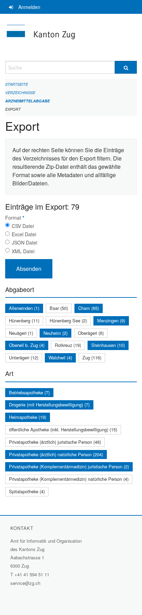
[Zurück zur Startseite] (71, 37)
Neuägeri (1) (21, 333)
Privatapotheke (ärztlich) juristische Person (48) (55, 442)
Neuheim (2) (55, 333)
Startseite (16, 84)
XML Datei (23, 251)
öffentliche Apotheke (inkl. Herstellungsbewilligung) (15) (63, 429)
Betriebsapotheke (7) (29, 392)
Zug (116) (91, 357)
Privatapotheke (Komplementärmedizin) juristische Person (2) (69, 466)
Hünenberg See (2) (68, 320)
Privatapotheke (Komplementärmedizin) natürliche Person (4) (69, 479)
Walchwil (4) (60, 357)
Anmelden (29, 6)
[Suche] (126, 67)
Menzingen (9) (111, 320)
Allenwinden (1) (24, 308)
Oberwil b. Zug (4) (26, 345)
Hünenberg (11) (24, 320)
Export (13, 109)
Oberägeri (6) (91, 333)
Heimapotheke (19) (27, 417)
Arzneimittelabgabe (27, 100)
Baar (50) (59, 308)
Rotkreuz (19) (68, 345)
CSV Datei (23, 225)
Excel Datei (24, 234)
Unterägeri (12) (23, 357)
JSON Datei (24, 242)
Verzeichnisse (20, 92)
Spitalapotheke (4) (27, 491)
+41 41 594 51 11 (31, 574)
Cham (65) (88, 308)
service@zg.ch (25, 583)
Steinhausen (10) (108, 345)
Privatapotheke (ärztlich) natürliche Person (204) (56, 454)
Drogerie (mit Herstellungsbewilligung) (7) (49, 404)
